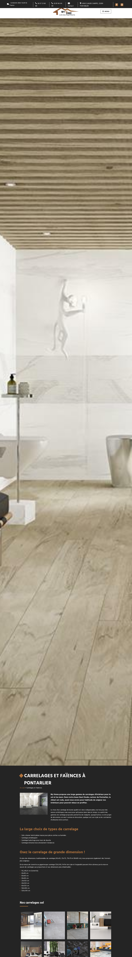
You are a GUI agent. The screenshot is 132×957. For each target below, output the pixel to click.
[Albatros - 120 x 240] (31, 925)
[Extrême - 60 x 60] (100, 925)
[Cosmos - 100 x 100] (77, 925)
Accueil (22, 788)
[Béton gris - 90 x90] (54, 925)
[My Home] (66, 11)
